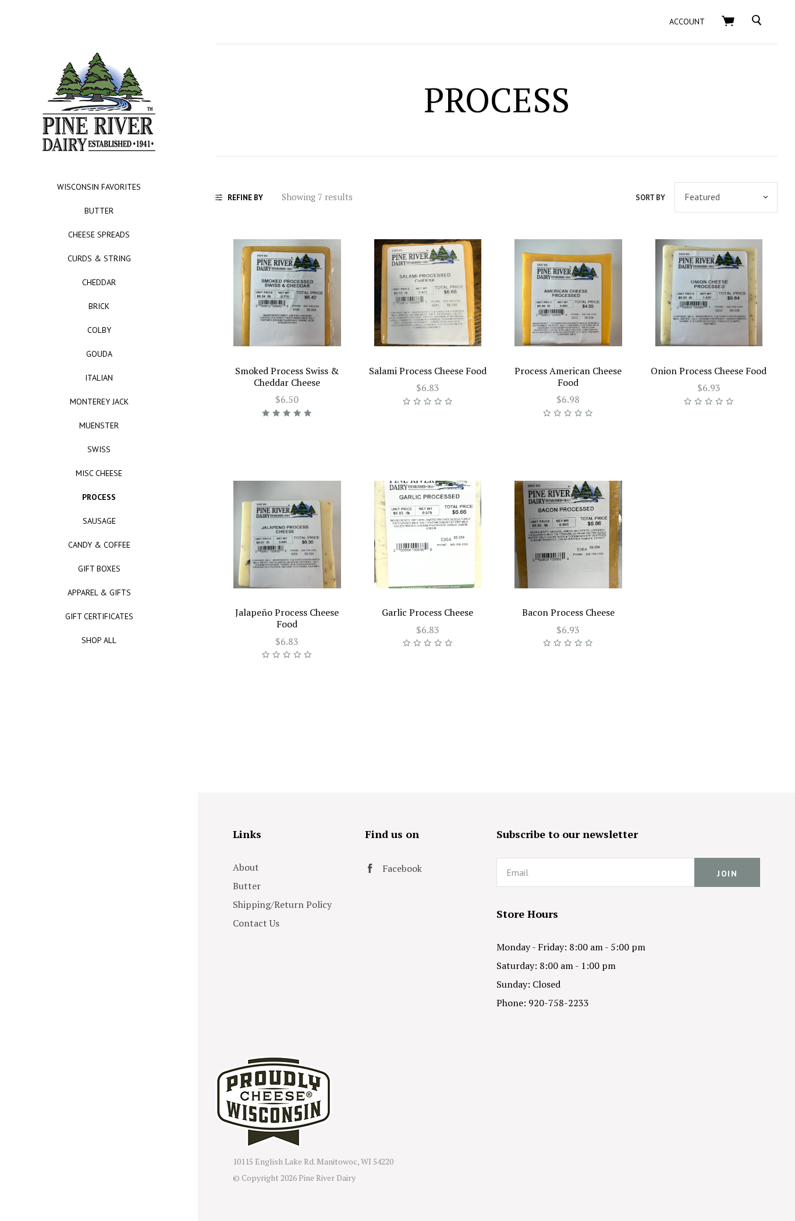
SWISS (99, 449)
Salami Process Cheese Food (428, 370)
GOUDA (99, 354)
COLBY (99, 330)
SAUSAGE (99, 521)
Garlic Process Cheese (427, 612)
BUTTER (98, 210)
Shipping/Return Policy (282, 904)
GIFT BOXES (99, 568)
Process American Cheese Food (568, 376)
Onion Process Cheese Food (708, 370)
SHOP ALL (98, 640)
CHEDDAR (99, 282)
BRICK (98, 306)
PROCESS (99, 497)
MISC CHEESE (99, 473)
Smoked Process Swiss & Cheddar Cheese (287, 376)
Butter (247, 885)
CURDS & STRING (99, 258)
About (246, 867)
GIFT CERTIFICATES (99, 616)
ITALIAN (99, 377)
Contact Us (256, 923)
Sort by (650, 198)
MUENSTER (99, 425)
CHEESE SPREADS (99, 234)
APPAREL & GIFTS (99, 592)
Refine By (245, 198)
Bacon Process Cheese (568, 612)
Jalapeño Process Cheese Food (287, 618)
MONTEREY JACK (99, 401)
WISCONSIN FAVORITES (99, 187)
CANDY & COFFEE (99, 544)
